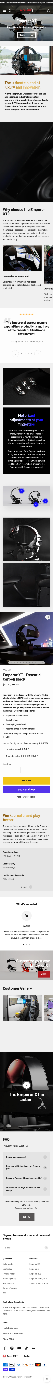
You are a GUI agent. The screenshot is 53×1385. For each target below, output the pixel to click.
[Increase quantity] (16, 770)
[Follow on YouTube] (19, 1348)
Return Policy (9, 1283)
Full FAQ (26, 1217)
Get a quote (8, 1264)
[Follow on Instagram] (12, 1348)
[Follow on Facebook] (5, 1348)
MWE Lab (7, 670)
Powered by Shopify (24, 1377)
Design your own (26, 35)
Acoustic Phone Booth (39, 1283)
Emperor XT (34, 1269)
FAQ (4, 1293)
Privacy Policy (9, 1274)
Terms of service (10, 1288)
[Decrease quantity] (6, 770)
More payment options (26, 797)
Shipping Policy (9, 1278)
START (44, 974)
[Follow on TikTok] (26, 1348)
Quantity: (7, 764)
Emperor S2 (34, 1264)
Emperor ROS (35, 1274)
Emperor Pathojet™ (38, 1278)
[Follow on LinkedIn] (33, 1348)
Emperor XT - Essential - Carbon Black (23, 677)
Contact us (7, 1269)
